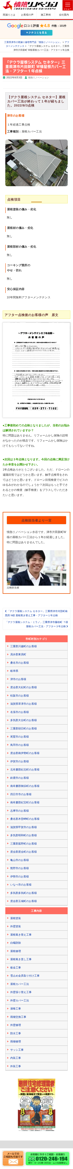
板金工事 (15, 967)
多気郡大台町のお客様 (23, 720)
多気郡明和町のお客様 (23, 835)
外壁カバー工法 (19, 1000)
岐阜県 (14, 670)
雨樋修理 (15, 1041)
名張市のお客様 (19, 711)
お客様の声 (27, 14)
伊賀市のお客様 (19, 761)
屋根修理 (15, 951)
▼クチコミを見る (36, 32)
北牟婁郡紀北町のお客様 (25, 769)
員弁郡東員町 (18, 654)
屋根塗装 (15, 918)
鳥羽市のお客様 (19, 744)
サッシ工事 (17, 1049)
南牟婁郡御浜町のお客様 (25, 785)
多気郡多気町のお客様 (23, 892)
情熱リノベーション (38, 77)
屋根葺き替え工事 (21, 934)
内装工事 (15, 1057)
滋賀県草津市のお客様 (23, 703)
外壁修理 (15, 1024)
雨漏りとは (9, 14)
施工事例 (46, 14)
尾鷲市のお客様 (19, 736)
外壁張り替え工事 (21, 992)
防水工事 (15, 1033)
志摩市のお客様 (19, 810)
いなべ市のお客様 (21, 884)
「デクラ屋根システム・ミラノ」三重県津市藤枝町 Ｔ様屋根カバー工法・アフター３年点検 (36, 624)
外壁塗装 (15, 926)
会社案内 (64, 14)
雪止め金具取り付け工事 (25, 975)
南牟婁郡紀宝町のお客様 (25, 802)
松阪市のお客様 (19, 695)
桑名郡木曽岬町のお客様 (25, 818)
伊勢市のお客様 (19, 876)
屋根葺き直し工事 (21, 959)
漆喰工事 (15, 1008)
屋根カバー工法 (19, 983)
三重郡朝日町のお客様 (23, 728)
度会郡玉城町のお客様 (23, 901)
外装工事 (15, 1066)
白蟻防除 (15, 942)
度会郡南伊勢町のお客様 (25, 753)
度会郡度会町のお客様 (23, 851)
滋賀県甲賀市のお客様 (23, 827)
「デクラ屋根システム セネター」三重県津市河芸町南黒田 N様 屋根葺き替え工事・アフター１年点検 (36, 613)
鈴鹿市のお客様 (19, 777)
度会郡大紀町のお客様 (23, 687)
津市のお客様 (18, 679)
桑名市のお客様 (19, 662)
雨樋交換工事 (18, 1016)
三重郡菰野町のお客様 (23, 843)
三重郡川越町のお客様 (23, 646)
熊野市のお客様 (19, 868)
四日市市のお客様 (21, 794)
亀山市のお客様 (19, 859)
